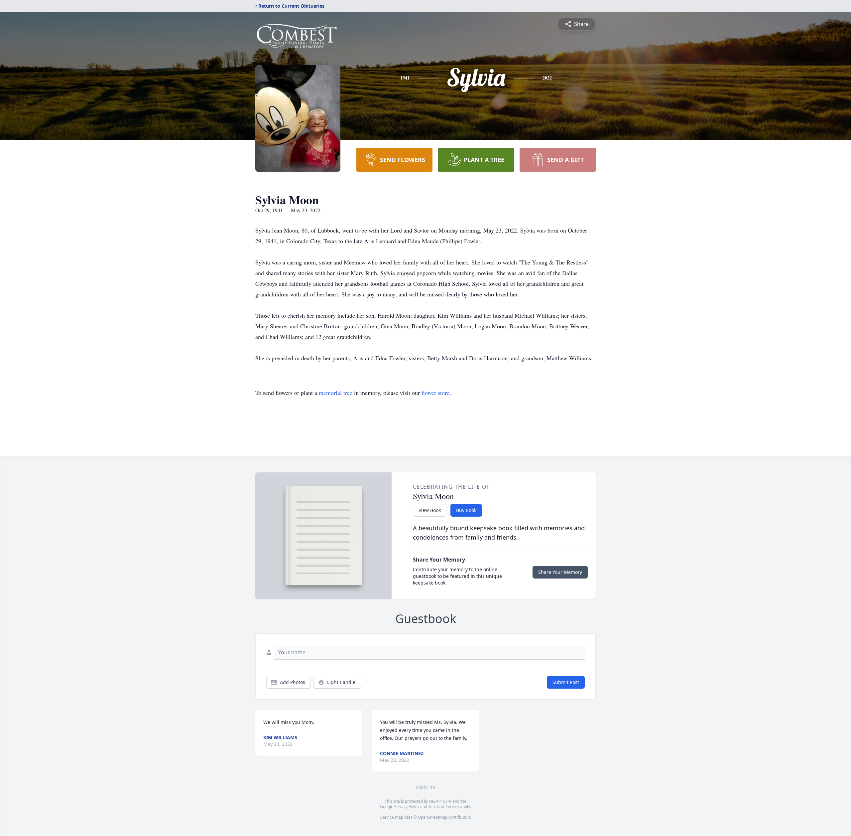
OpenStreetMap (432, 817)
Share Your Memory (560, 572)
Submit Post (565, 682)
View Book (430, 510)
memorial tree (335, 393)
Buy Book (466, 510)
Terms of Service (443, 806)
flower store (435, 393)
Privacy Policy (406, 806)
